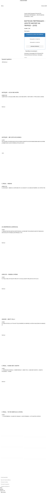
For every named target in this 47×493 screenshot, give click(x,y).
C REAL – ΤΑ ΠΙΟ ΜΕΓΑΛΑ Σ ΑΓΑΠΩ (12, 412)
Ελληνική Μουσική (28, 54)
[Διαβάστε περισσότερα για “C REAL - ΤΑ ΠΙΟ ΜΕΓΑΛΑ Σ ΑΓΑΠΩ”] (3, 421)
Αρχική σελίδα (27, 13)
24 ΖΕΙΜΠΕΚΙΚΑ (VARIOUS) (10, 227)
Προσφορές (32, 13)
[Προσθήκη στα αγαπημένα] (3, 98)
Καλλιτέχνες (34, 54)
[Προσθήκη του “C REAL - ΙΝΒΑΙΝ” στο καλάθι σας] (3, 193)
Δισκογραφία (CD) (33, 53)
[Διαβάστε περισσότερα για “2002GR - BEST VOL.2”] (3, 330)
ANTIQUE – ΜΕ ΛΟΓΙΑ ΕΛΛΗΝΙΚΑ (11, 137)
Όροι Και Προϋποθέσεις (6, 479)
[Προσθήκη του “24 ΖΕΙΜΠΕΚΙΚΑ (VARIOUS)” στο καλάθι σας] (3, 237)
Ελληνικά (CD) (38, 13)
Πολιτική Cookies (4, 482)
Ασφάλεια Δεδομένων (5, 486)
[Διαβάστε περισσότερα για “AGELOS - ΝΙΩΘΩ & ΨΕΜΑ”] (3, 283)
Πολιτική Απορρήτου (5, 484)
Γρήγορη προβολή (3, 104)
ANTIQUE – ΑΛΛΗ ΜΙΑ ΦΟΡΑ (10, 92)
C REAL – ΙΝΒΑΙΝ (7, 183)
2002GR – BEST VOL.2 (8, 319)
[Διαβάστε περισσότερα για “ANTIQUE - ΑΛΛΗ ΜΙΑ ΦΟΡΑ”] (3, 101)
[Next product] (27, 18)
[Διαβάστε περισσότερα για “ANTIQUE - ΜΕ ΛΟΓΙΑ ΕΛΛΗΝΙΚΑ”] (3, 148)
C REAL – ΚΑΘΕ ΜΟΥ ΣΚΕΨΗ (10, 365)
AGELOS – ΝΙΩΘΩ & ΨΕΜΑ (10, 274)
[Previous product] (25, 18)
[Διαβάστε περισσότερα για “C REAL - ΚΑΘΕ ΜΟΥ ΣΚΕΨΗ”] (3, 376)
